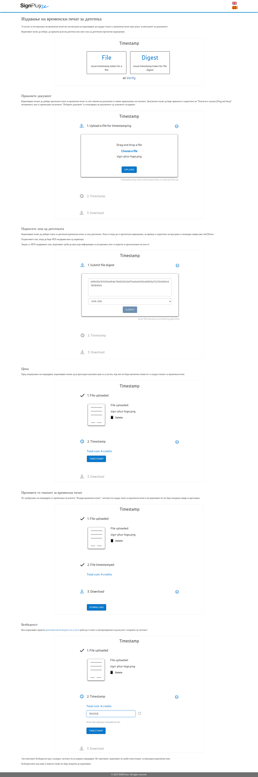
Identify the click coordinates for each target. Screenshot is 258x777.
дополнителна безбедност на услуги (62, 630)
